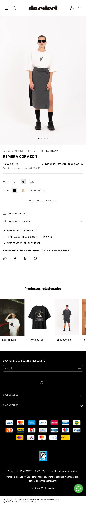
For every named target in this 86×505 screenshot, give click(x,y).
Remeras (32, 151)
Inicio (6, 151)
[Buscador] (14, 8)
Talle (6, 182)
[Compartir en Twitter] (25, 258)
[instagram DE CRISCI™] (41, 382)
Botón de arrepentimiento (43, 481)
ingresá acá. (72, 477)
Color (6, 190)
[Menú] (7, 8)
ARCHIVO (19, 151)
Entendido (76, 500)
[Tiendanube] (43, 488)
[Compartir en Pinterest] (35, 258)
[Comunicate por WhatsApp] (78, 488)
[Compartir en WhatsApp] (5, 259)
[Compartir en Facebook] (15, 258)
